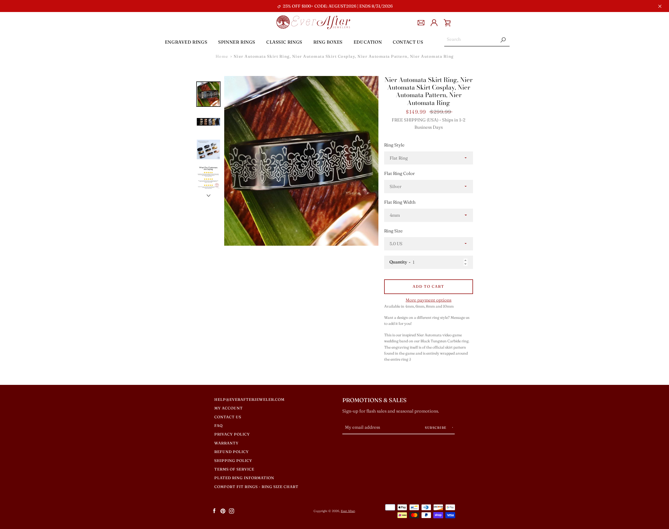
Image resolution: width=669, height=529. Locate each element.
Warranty (226, 443)
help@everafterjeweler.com (249, 399)
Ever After (348, 511)
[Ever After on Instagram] (231, 510)
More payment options (428, 300)
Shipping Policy (233, 460)
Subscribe (436, 428)
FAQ (218, 425)
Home (222, 56)
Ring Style (394, 145)
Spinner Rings (236, 42)
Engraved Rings (186, 42)
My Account (228, 408)
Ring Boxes (328, 42)
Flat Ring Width (400, 202)
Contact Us (408, 42)
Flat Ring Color (399, 173)
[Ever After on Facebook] (214, 510)
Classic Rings (284, 42)
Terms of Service (234, 469)
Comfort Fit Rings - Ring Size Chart (256, 486)
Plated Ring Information (244, 477)
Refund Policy (231, 451)
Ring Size (393, 230)
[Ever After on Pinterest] (223, 510)
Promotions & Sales (374, 400)
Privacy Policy (232, 434)
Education (368, 42)
